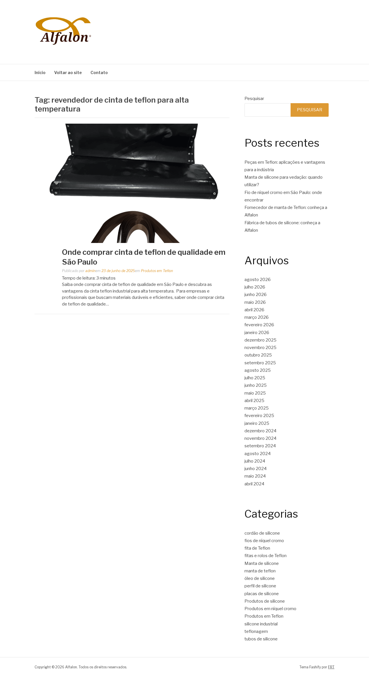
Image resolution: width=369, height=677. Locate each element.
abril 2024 (254, 483)
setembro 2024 (260, 445)
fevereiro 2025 (259, 415)
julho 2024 (254, 461)
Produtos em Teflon (157, 271)
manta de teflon (260, 571)
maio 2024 (255, 476)
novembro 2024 (260, 438)
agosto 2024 (257, 453)
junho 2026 (255, 294)
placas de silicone (261, 593)
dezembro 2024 (260, 430)
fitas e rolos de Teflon (265, 555)
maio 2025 (255, 393)
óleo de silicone (259, 578)
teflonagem (256, 631)
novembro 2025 (260, 347)
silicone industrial (261, 624)
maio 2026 (255, 302)
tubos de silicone (261, 639)
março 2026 (256, 317)
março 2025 (256, 408)
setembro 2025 (260, 362)
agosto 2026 (257, 279)
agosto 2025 (257, 370)
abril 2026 (254, 309)
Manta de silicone (261, 563)
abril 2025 (254, 400)
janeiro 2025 (256, 423)
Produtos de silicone (264, 601)
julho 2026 (254, 287)
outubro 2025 (258, 355)
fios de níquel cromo (264, 540)
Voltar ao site (68, 72)
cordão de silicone (262, 533)
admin (90, 271)
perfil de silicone (260, 586)
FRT (331, 667)
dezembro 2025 (260, 340)
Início (40, 72)
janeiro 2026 (256, 332)
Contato (99, 72)
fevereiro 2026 (259, 324)
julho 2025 (254, 377)
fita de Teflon (257, 548)
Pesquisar (254, 98)
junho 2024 (255, 468)
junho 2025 (255, 385)
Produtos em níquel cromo (270, 608)
